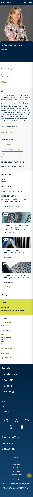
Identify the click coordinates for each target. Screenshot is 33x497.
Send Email (5, 307)
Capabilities (9, 374)
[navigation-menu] (30, 2)
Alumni (4, 412)
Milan (3, 82)
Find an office (10, 437)
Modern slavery (16, 468)
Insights (7, 385)
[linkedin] (11, 427)
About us (7, 380)
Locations (5, 397)
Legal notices (16, 461)
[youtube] (21, 427)
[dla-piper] (6, 2)
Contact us (8, 448)
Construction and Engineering (12, 149)
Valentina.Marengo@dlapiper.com (11, 69)
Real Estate (6, 144)
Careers (7, 391)
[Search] (25, 2)
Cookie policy (16, 464)
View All (5, 287)
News (3, 402)
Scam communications (16, 474)
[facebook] (6, 420)
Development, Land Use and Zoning (14, 155)
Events (4, 406)
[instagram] (16, 420)
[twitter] (27, 420)
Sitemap (15, 479)
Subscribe (8, 443)
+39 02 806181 (5, 76)
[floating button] (29, 475)
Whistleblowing (16, 471)
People (6, 368)
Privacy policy (16, 457)
